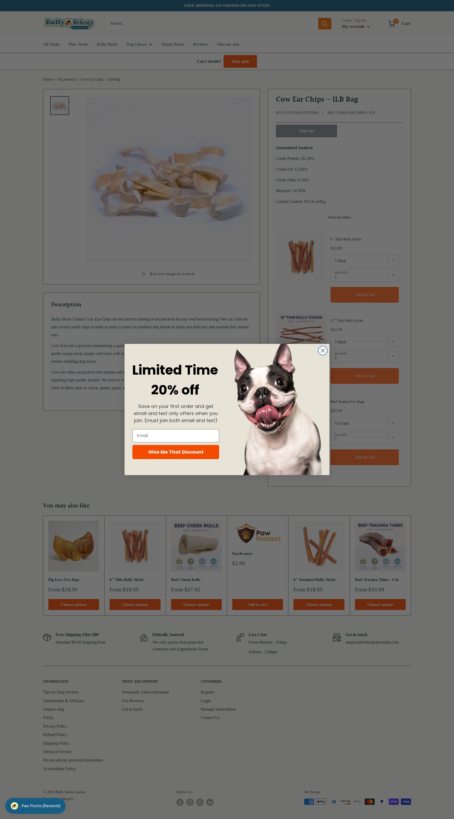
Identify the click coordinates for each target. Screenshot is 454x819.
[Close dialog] (322, 350)
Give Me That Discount (176, 452)
